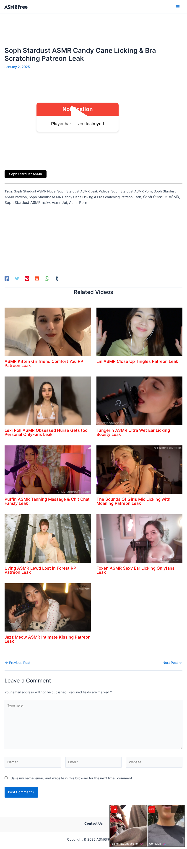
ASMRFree (16, 6)
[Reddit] (37, 278)
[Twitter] (17, 278)
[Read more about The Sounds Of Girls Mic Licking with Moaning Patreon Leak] (139, 469)
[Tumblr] (57, 278)
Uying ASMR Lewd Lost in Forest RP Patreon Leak (40, 570)
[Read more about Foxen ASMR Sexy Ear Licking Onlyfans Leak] (139, 538)
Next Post (172, 663)
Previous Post (17, 663)
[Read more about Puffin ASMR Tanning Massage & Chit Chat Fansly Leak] (48, 469)
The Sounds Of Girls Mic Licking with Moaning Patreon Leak (133, 501)
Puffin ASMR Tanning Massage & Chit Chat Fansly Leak (47, 501)
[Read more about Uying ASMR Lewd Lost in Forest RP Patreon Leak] (48, 538)
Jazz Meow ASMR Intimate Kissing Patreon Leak (48, 639)
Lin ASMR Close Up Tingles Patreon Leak (137, 361)
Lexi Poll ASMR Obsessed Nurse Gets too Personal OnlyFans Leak (46, 432)
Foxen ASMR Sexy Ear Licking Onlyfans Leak (135, 570)
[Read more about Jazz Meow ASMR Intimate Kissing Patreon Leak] (48, 607)
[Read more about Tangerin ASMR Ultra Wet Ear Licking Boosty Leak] (139, 400)
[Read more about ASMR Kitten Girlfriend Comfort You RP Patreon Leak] (48, 331)
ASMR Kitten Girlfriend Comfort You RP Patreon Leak (44, 363)
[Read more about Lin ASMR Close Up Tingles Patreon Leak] (139, 331)
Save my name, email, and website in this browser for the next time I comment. (72, 778)
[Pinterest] (27, 278)
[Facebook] (7, 278)
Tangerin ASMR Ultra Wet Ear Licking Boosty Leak (133, 432)
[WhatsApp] (47, 278)
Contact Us (93, 823)
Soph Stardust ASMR (25, 174)
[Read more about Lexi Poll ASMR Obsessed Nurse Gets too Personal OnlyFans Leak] (48, 400)
